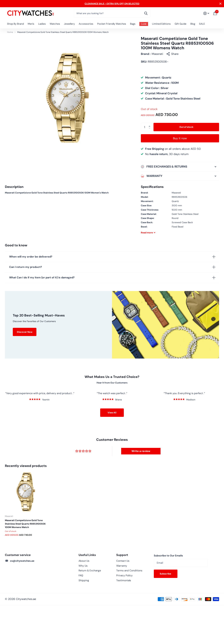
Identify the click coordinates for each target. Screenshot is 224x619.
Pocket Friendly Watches (111, 23)
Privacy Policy (124, 575)
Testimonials (123, 580)
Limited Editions (161, 23)
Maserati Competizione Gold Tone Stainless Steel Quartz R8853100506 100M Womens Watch (25, 524)
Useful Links (87, 555)
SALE (202, 23)
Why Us (83, 565)
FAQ (81, 575)
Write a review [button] (141, 451)
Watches (55, 23)
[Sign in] (206, 13)
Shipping (84, 580)
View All (112, 412)
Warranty (121, 565)
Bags (132, 23)
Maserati (157, 54)
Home (10, 32)
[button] (150, 124)
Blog (192, 23)
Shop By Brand (15, 23)
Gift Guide (180, 23)
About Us (84, 561)
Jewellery (69, 23)
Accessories (86, 23)
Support (122, 555)
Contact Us (122, 561)
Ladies (42, 23)
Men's (31, 23)
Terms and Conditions (129, 570)
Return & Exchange (90, 570)
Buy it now (180, 138)
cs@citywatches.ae (22, 561)
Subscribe (166, 573)
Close (220, 3)
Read (147, 232)
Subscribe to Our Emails (168, 555)
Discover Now (24, 331)
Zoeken (145, 13)
